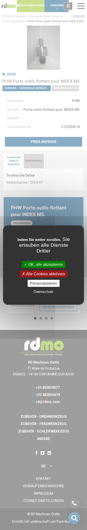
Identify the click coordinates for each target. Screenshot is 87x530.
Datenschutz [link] (44, 292)
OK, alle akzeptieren (45, 264)
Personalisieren (43, 283)
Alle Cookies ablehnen (45, 274)
